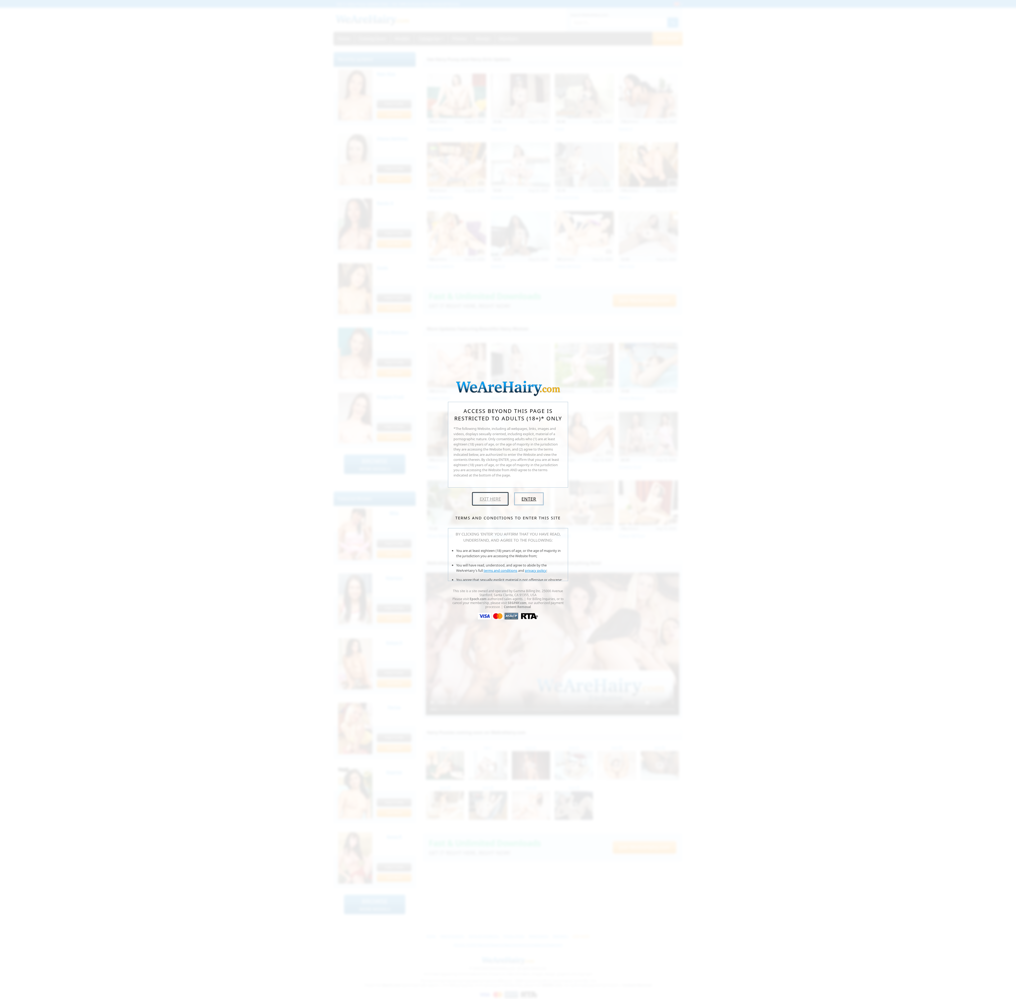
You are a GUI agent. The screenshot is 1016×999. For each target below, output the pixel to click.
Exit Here (490, 499)
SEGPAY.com (517, 603)
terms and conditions (500, 570)
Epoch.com (478, 599)
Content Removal (517, 607)
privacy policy (535, 570)
